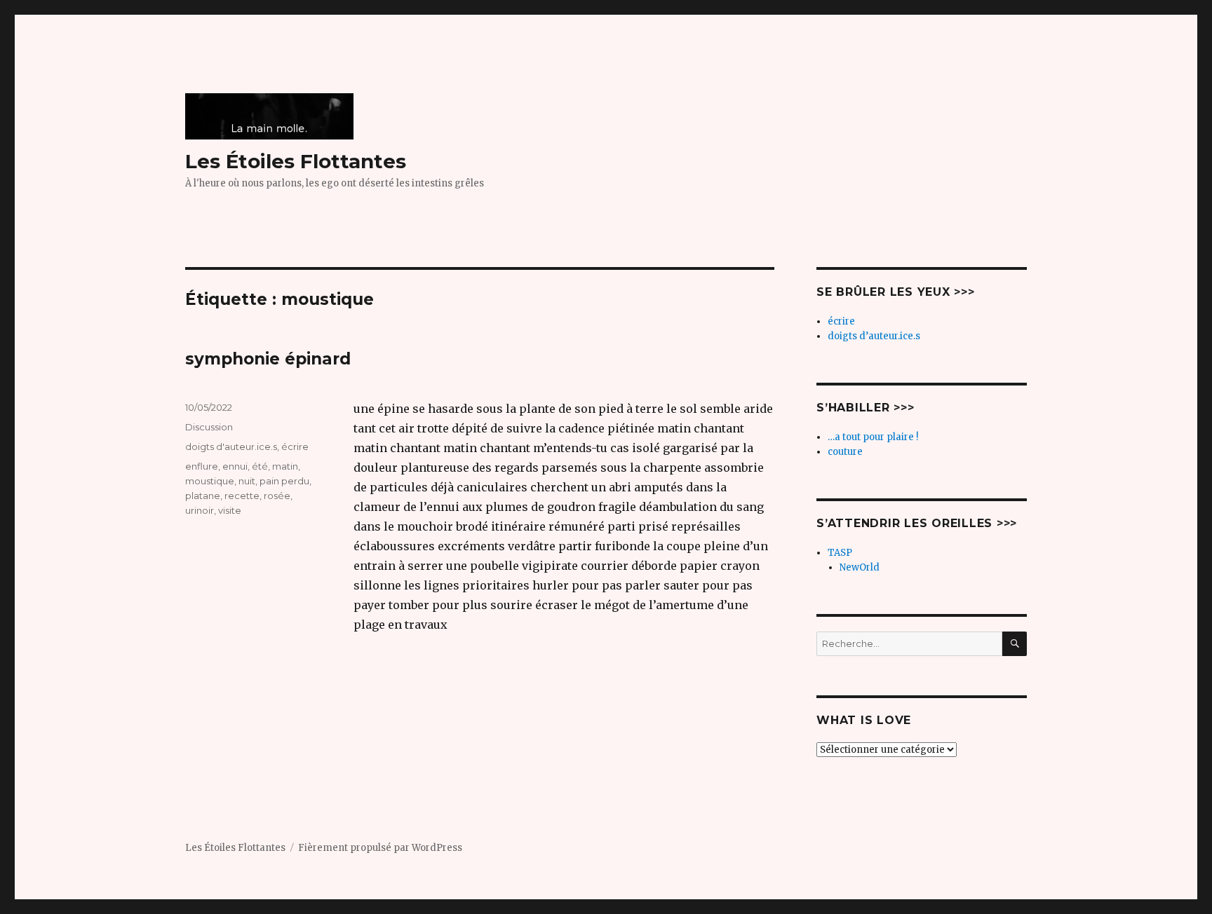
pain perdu (284, 480)
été (260, 466)
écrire (295, 446)
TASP (840, 553)
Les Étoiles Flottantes (295, 161)
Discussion (209, 426)
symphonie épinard (268, 359)
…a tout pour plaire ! (873, 437)
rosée (277, 495)
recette (242, 495)
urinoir (199, 510)
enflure (201, 466)
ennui (235, 466)
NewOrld (860, 567)
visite (229, 510)
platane (202, 495)
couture (845, 452)
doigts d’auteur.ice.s (874, 336)
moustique (209, 480)
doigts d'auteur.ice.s (231, 446)
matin (285, 466)
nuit (246, 480)
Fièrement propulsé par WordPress (380, 848)
